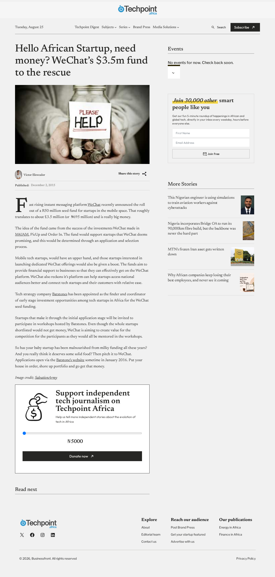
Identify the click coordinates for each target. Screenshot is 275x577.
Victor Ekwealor (34, 175)
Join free (213, 154)
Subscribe (241, 27)
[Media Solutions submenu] (178, 27)
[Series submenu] (129, 27)
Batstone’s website (70, 360)
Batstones (59, 294)
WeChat (94, 205)
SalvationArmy (46, 378)
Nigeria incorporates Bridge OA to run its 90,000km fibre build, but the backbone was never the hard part (202, 229)
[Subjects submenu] (116, 27)
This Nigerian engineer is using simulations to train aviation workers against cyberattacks (201, 203)
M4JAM (22, 235)
